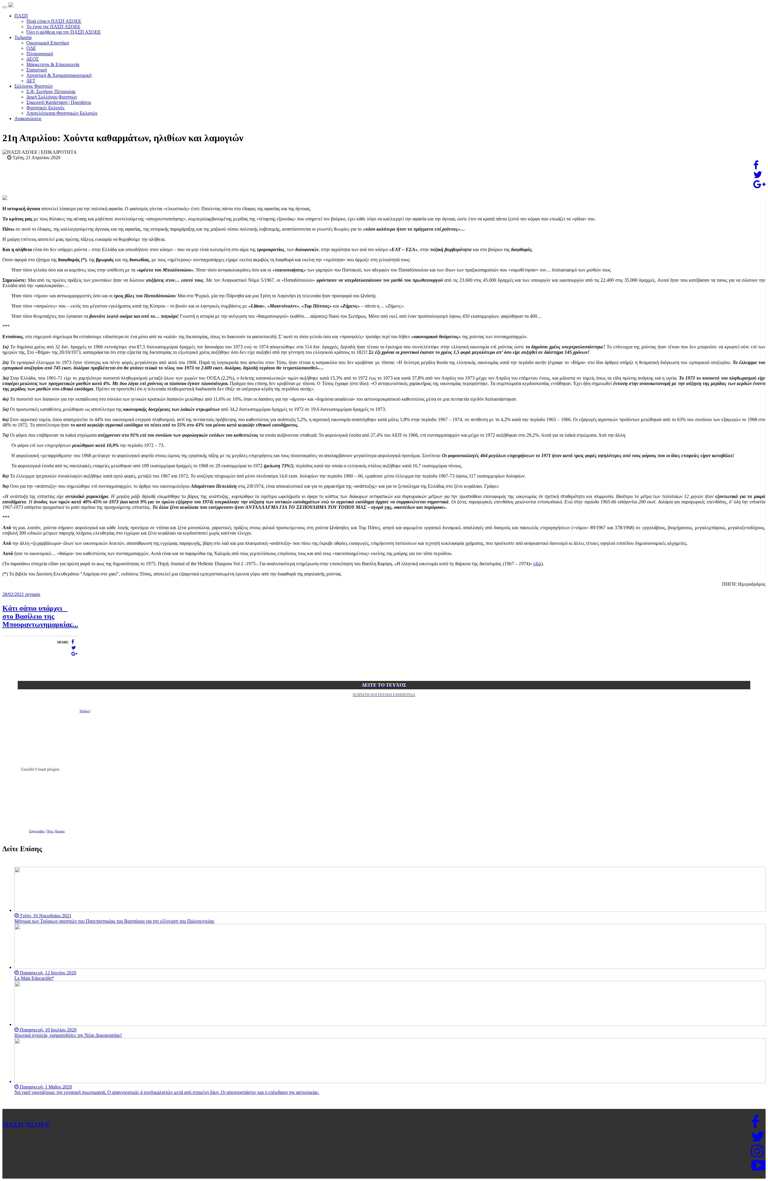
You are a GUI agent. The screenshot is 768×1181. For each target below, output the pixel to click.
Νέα (50, 831)
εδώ (537, 563)
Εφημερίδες (37, 831)
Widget (84, 711)
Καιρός (60, 831)
